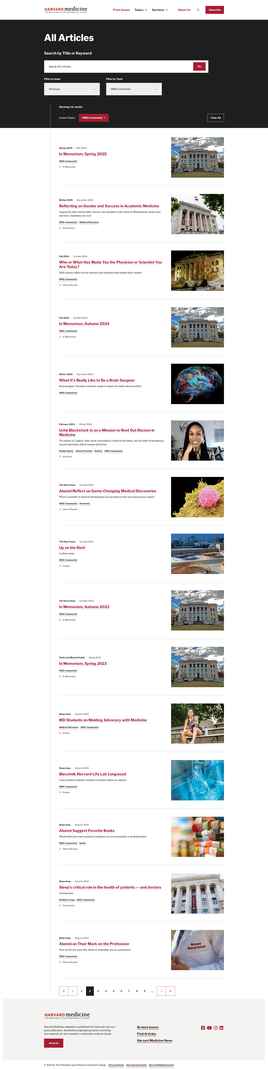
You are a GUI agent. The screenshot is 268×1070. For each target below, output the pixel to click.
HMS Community (92, 117)
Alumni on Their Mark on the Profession (94, 944)
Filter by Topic (114, 78)
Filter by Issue (52, 78)
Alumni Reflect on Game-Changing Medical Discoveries (107, 491)
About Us (184, 9)
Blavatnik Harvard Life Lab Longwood (92, 774)
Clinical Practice (84, 450)
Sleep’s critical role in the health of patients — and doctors (110, 887)
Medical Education (89, 222)
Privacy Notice (116, 1064)
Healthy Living (66, 899)
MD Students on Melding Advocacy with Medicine (103, 720)
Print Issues (121, 9)
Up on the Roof (72, 547)
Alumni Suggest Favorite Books (87, 830)
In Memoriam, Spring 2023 (83, 663)
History (98, 450)
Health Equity (66, 450)
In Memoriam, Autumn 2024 (84, 323)
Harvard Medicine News (154, 1040)
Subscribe (215, 9)
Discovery (84, 503)
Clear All (216, 117)
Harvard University (136, 1064)
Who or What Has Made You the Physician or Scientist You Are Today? (110, 264)
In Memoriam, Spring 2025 (83, 154)
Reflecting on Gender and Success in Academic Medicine (109, 206)
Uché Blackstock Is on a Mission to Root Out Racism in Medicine (106, 432)
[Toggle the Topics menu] (146, 10)
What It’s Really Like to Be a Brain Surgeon (96, 380)
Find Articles (146, 1034)
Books (82, 843)
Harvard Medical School (161, 1064)
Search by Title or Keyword (68, 53)
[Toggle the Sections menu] (167, 10)
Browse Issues (148, 1027)
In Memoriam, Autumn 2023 (84, 607)
